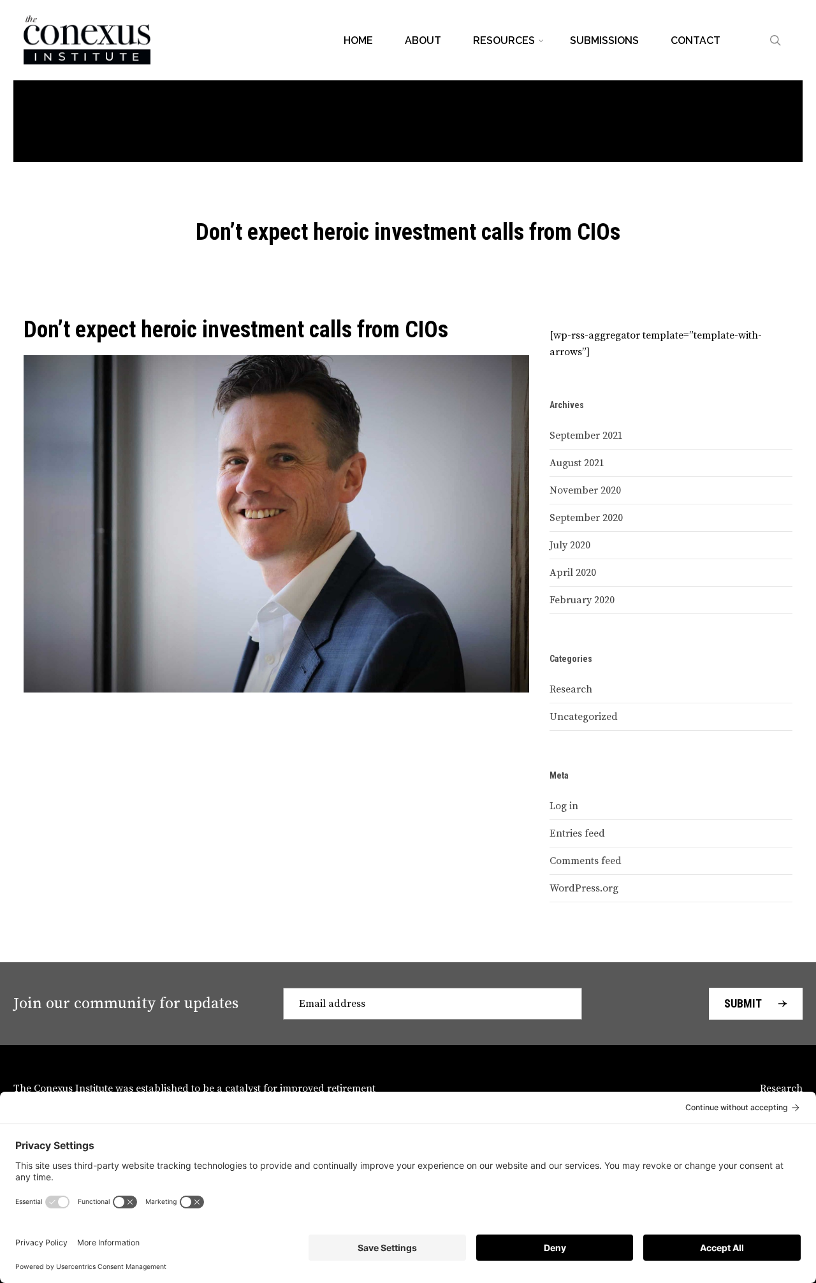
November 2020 (585, 490)
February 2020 (582, 600)
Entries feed (577, 833)
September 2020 (586, 517)
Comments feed (586, 860)
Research (571, 689)
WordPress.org (584, 888)
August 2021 (577, 463)
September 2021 (586, 435)
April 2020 (573, 572)
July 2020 (570, 545)
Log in (564, 806)
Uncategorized (584, 716)
